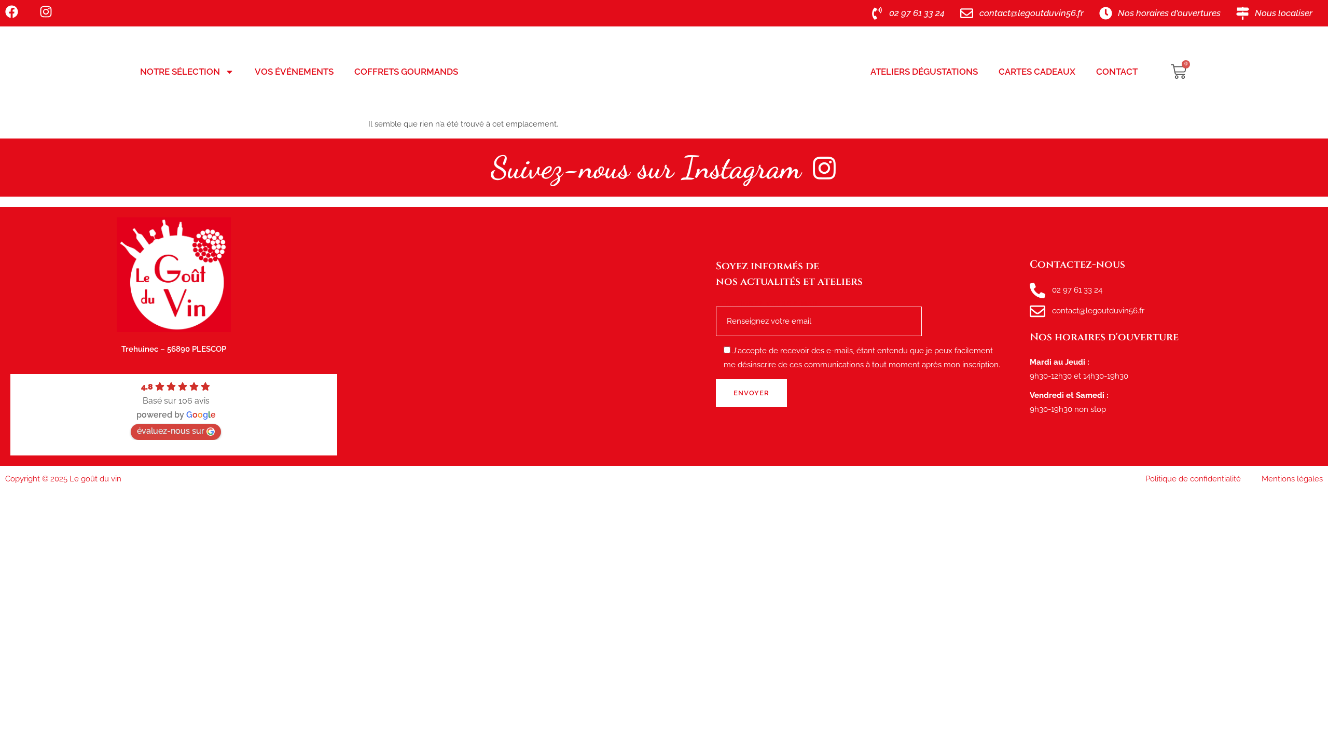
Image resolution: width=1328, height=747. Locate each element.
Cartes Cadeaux (1037, 71)
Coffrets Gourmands (406, 71)
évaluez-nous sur (170, 431)
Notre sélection (180, 71)
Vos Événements (294, 71)
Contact (1117, 71)
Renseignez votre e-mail (768, 303)
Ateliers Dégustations (924, 71)
